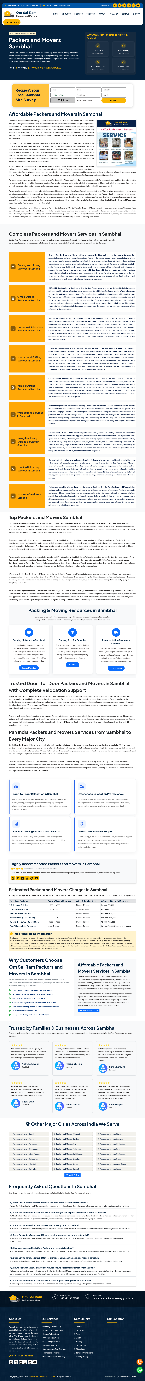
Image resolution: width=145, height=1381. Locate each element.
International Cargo (51, 1345)
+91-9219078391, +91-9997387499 (23, 5)
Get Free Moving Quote (89, 1010)
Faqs (78, 1334)
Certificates (81, 1338)
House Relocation (51, 1334)
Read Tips (72, 665)
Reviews (125, 14)
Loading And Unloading (53, 1330)
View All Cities (72, 1175)
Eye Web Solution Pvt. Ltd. (126, 1377)
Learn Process (116, 668)
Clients (79, 1326)
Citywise (102, 14)
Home (55, 14)
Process (78, 14)
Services (90, 14)
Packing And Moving (52, 1326)
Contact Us (81, 1345)
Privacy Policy (82, 1356)
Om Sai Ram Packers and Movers (42, 1377)
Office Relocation (51, 1338)
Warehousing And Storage (54, 1349)
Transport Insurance (51, 1353)
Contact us (11, 22)
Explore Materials (29, 668)
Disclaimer (80, 1349)
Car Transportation (51, 1341)
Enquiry (136, 14)
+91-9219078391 (69, 1298)
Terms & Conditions (84, 1353)
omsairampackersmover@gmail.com (113, 1298)
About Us (66, 14)
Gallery (114, 14)
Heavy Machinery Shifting (54, 1356)
